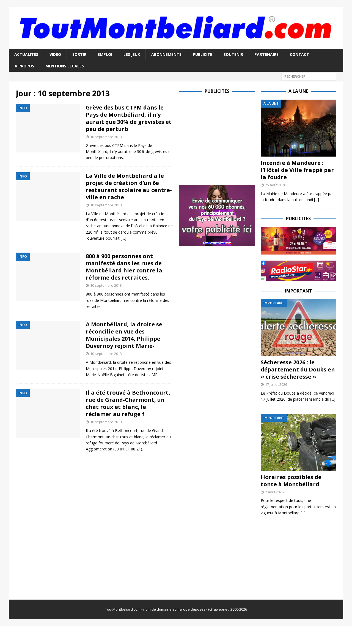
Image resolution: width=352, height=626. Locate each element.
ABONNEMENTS (166, 54)
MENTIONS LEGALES (64, 66)
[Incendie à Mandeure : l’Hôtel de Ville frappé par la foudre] (298, 128)
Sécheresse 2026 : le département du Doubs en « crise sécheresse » (298, 369)
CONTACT (299, 54)
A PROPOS (24, 66)
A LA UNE (298, 91)
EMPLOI (105, 54)
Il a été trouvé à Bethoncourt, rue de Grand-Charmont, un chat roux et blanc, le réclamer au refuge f (128, 403)
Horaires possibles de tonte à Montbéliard (291, 480)
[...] (316, 199)
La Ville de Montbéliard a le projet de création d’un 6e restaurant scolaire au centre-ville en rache (129, 186)
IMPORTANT (298, 291)
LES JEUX (131, 54)
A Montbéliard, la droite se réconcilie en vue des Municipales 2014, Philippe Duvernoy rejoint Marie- (124, 335)
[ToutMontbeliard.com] (176, 45)
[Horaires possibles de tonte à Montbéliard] (298, 442)
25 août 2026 (275, 184)
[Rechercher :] (308, 76)
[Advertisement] (225, 138)
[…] (123, 238)
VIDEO (55, 54)
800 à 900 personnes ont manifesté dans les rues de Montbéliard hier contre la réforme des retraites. (124, 266)
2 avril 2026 (274, 492)
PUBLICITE (202, 54)
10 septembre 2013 (106, 136)
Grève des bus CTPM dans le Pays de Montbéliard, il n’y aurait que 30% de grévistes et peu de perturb (129, 118)
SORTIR (79, 54)
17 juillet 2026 (276, 384)
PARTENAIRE (266, 54)
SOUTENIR (233, 54)
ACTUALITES (26, 54)
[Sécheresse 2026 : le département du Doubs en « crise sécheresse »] (298, 327)
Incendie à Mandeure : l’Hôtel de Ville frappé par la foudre (297, 170)
